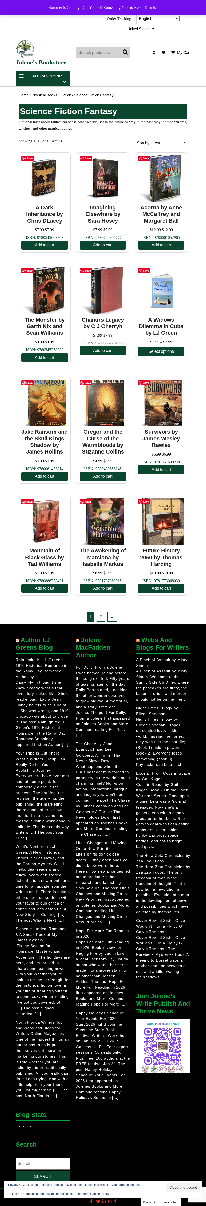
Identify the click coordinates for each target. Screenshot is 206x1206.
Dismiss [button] (151, 7)
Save (29, 158)
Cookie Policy (99, 1194)
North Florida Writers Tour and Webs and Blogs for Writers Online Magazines (40, 1028)
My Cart (183, 53)
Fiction (65, 95)
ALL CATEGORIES (47, 76)
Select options (161, 351)
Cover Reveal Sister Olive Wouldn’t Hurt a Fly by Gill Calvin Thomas (160, 926)
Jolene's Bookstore (41, 62)
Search (125, 52)
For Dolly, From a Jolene (99, 667)
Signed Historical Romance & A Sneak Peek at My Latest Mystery (41, 934)
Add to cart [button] (44, 245)
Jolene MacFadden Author (93, 647)
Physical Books (44, 95)
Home (24, 95)
